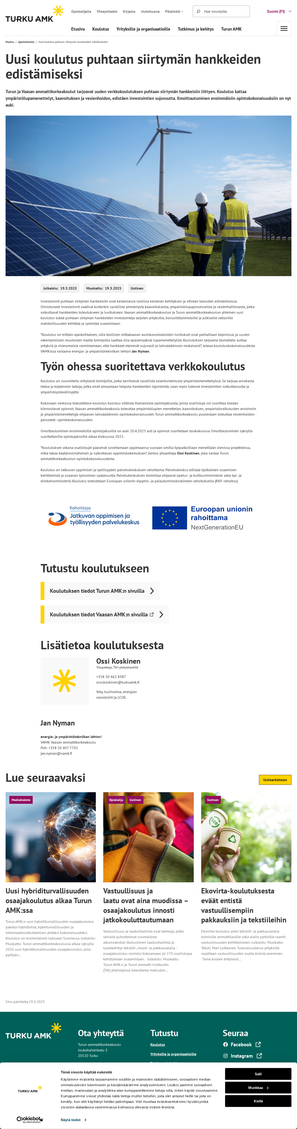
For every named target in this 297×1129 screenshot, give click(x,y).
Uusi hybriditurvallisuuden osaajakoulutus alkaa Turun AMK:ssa (49, 900)
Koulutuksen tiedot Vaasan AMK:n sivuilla (99, 617)
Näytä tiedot (71, 1120)
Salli (258, 1074)
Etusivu (10, 42)
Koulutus (157, 1044)
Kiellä (258, 1101)
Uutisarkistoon (275, 779)
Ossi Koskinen (118, 661)
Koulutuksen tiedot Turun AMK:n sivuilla (97, 590)
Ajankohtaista (26, 42)
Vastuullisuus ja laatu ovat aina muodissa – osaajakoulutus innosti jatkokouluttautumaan (145, 905)
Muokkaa (255, 1087)
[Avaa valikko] (284, 28)
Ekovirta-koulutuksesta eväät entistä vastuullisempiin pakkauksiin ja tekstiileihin (243, 905)
